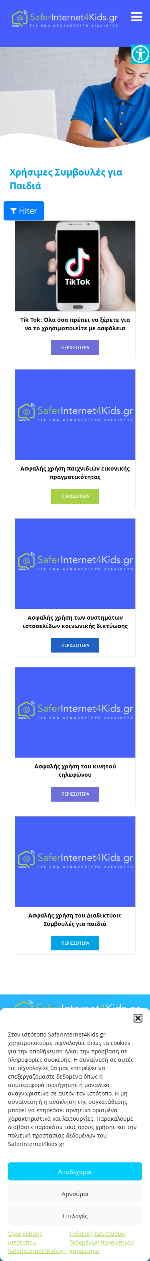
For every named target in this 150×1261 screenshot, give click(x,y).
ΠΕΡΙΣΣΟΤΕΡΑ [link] (75, 347)
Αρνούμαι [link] (75, 1194)
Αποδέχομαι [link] (75, 1172)
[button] (138, 1018)
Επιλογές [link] (75, 1216)
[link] (140, 54)
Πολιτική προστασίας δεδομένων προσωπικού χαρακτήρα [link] (102, 1242)
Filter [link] (28, 210)
